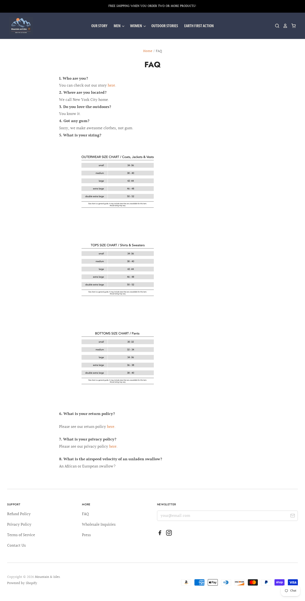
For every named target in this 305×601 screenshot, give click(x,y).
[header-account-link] (284, 25)
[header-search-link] (275, 25)
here (111, 85)
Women (136, 25)
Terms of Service (21, 535)
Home (147, 51)
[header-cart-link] (292, 25)
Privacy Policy (19, 524)
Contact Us (16, 545)
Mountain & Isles (47, 577)
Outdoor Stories (164, 25)
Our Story (99, 25)
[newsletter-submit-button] (292, 516)
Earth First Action (199, 25)
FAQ (85, 514)
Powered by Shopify (22, 583)
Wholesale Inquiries (99, 524)
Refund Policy (19, 514)
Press (86, 535)
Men (117, 25)
